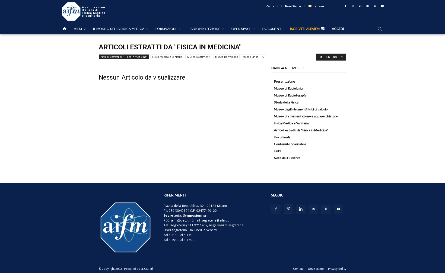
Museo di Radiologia (288, 88)
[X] (375, 6)
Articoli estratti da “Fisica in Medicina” (301, 130)
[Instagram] (353, 6)
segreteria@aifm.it (215, 220)
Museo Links (250, 56)
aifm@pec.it (180, 220)
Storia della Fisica (286, 102)
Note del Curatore (287, 158)
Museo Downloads (226, 56)
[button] (379, 29)
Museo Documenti (198, 56)
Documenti (282, 137)
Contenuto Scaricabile (290, 144)
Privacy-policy (337, 269)
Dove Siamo (316, 269)
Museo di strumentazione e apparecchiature (306, 116)
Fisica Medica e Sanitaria (167, 56)
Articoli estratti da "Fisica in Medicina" (124, 56)
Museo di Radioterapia (290, 95)
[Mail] (367, 6)
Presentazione (284, 81)
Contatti (298, 269)
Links (277, 151)
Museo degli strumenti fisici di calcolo (301, 109)
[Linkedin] (360, 6)
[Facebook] (345, 6)
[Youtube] (382, 6)
